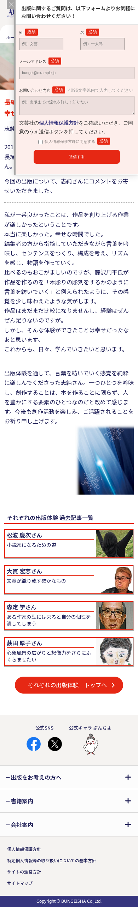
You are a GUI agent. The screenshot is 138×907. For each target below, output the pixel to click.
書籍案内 (22, 801)
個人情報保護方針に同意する (76, 141)
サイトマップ (20, 883)
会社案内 (22, 824)
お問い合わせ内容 (76, 90)
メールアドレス (39, 61)
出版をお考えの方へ (36, 777)
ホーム (12, 37)
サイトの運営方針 (24, 872)
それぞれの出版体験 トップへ (67, 685)
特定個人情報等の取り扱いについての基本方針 (51, 860)
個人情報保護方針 (24, 849)
